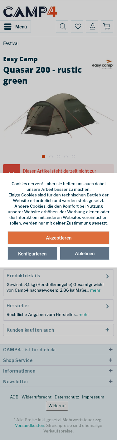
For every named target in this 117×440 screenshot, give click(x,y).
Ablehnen (85, 253)
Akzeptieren (58, 237)
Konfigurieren (32, 253)
